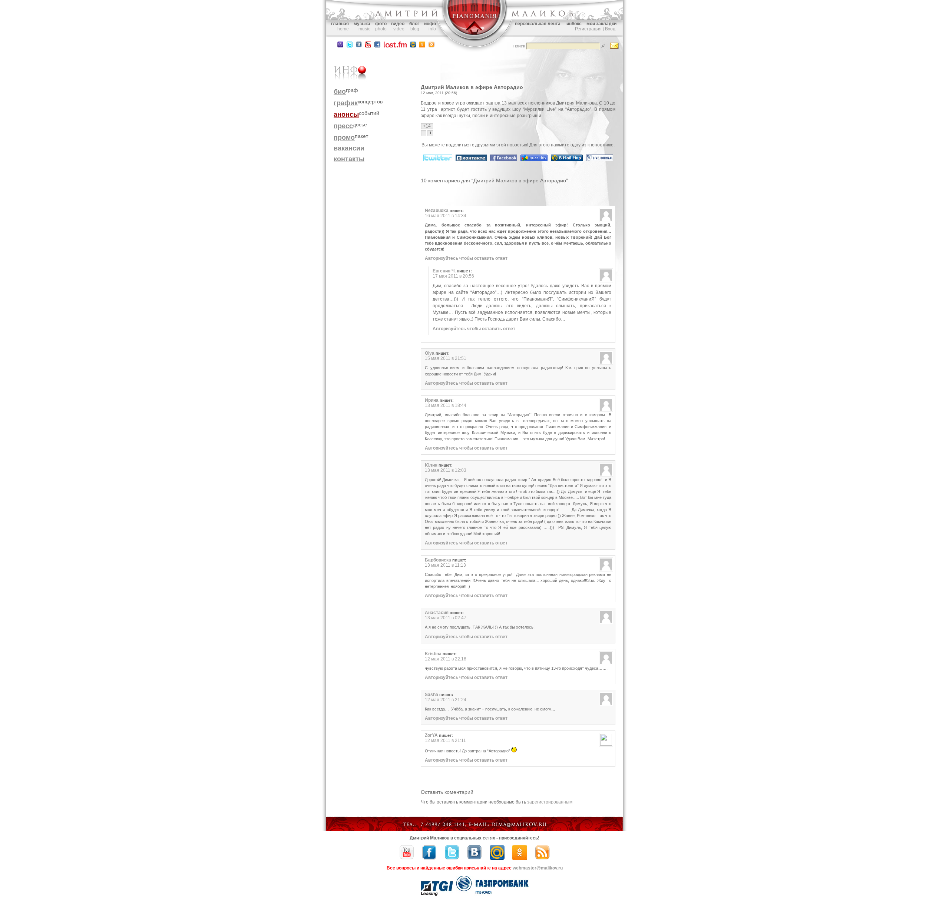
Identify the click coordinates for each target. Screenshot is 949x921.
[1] (430, 133)
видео (397, 23)
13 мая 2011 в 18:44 (445, 405)
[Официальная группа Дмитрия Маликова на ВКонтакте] (359, 46)
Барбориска (438, 560)
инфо (430, 23)
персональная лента (538, 23)
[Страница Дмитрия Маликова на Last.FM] (395, 46)
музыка (362, 23)
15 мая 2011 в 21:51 (445, 358)
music (364, 29)
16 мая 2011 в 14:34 (445, 215)
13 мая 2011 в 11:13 (445, 565)
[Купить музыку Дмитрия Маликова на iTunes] (340, 46)
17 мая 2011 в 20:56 (453, 276)
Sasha (431, 694)
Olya (429, 353)
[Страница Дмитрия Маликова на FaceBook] (377, 46)
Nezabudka (437, 210)
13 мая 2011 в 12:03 (445, 470)
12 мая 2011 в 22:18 (445, 659)
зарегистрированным (549, 802)
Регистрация (588, 29)
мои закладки (601, 23)
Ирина (432, 400)
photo (381, 29)
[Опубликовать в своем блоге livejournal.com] (599, 159)
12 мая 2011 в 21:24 (445, 699)
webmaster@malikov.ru (538, 868)
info (432, 29)
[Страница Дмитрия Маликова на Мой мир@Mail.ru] (413, 46)
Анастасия (437, 612)
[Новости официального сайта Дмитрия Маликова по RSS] (431, 46)
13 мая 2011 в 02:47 (445, 617)
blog (414, 29)
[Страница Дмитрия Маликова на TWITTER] (350, 46)
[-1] (424, 133)
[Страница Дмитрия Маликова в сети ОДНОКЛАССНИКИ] (422, 46)
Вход (610, 29)
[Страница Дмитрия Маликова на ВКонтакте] (474, 858)
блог (414, 23)
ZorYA (431, 735)
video (398, 29)
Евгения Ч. (444, 271)
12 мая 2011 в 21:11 (445, 740)
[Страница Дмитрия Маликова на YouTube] (406, 858)
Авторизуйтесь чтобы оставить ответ (466, 258)
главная (340, 23)
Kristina (433, 653)
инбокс (574, 23)
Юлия (431, 465)
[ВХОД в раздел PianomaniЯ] (474, 40)
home (343, 29)
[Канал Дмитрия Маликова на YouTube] (368, 46)
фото (381, 23)
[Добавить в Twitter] (437, 159)
